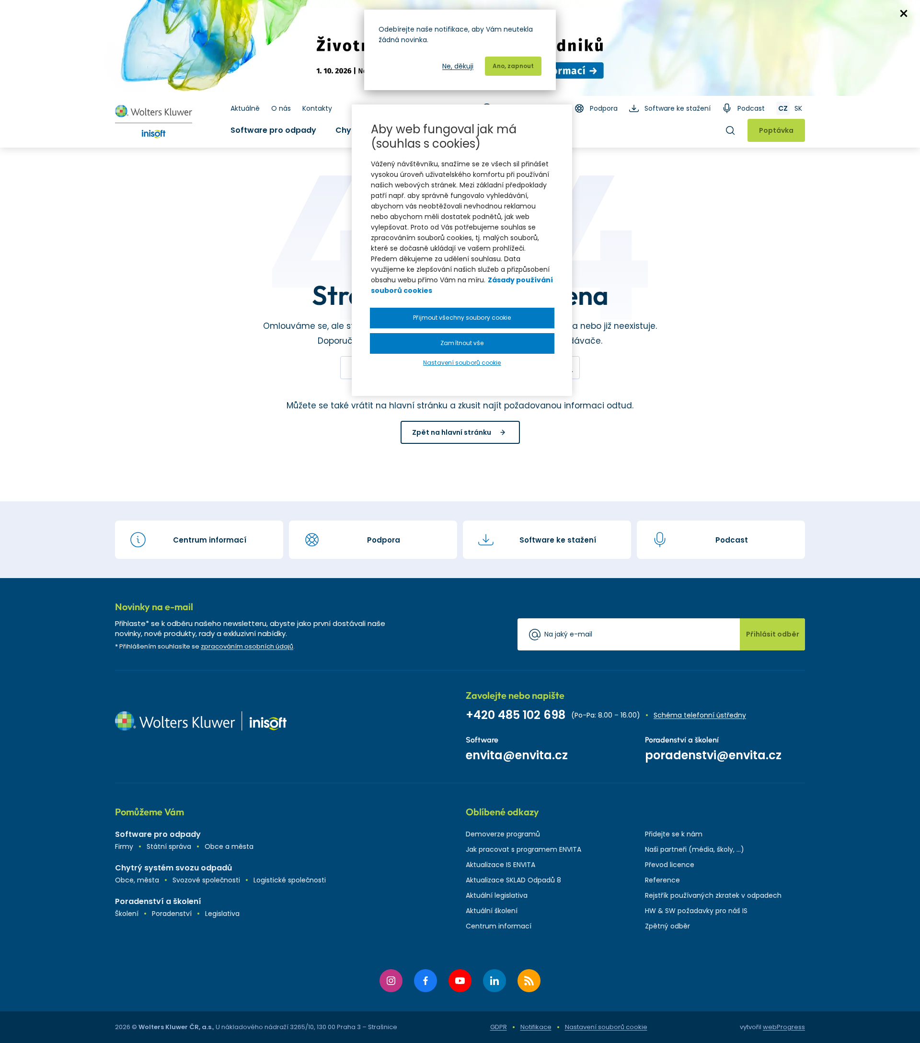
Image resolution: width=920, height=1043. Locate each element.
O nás (281, 108)
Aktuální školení (492, 911)
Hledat (730, 130)
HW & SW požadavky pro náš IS (696, 911)
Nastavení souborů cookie (606, 1027)
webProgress (784, 1026)
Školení (126, 913)
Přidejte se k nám (673, 834)
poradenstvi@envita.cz (713, 755)
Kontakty (317, 108)
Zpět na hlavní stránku (451, 432)
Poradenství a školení (158, 901)
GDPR (498, 1026)
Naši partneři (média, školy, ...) (694, 849)
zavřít (903, 13)
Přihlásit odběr (772, 634)
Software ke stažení (677, 108)
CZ (783, 108)
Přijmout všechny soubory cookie (462, 317)
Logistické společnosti (289, 880)
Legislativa (222, 913)
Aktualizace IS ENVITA (500, 864)
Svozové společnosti (206, 880)
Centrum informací (498, 926)
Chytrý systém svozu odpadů (173, 867)
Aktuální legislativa (497, 895)
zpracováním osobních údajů (247, 646)
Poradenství (172, 913)
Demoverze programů (503, 834)
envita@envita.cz (517, 755)
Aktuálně (245, 108)
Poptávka (776, 130)
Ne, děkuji (457, 66)
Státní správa (169, 846)
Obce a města (229, 846)
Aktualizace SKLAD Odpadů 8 (513, 880)
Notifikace (536, 1026)
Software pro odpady (273, 130)
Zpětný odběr (667, 926)
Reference (662, 880)
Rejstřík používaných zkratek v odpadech (713, 895)
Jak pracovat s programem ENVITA (523, 849)
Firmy (124, 846)
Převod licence (669, 864)
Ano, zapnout (513, 66)
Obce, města (137, 880)
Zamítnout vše (461, 343)
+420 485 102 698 (515, 715)
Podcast (751, 108)
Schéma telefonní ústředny (700, 715)
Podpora (604, 108)
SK (798, 108)
